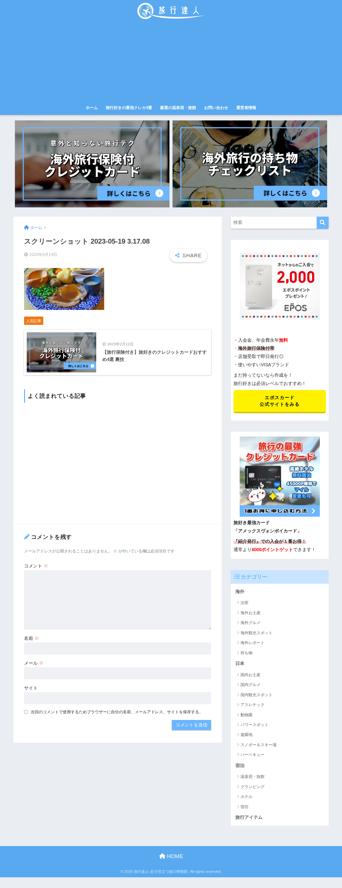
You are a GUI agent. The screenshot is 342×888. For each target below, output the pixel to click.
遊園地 (246, 734)
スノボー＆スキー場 (258, 744)
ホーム (92, 107)
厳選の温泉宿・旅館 (178, 107)
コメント (36, 565)
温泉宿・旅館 (252, 776)
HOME (174, 856)
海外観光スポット (256, 632)
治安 (244, 602)
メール (34, 663)
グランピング (252, 786)
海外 (239, 591)
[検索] (323, 223)
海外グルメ (250, 622)
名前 (31, 638)
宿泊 (239, 765)
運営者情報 (246, 107)
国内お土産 (250, 674)
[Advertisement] (171, 62)
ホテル (246, 796)
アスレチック (252, 704)
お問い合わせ (216, 107)
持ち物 (246, 653)
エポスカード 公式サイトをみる (280, 401)
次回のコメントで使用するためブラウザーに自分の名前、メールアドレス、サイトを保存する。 (117, 712)
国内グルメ (250, 684)
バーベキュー (252, 754)
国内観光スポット (256, 694)
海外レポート (252, 642)
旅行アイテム (249, 817)
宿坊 (244, 806)
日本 (239, 663)
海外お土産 (250, 612)
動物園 (246, 714)
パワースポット (254, 724)
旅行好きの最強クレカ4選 (129, 107)
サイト (31, 688)
